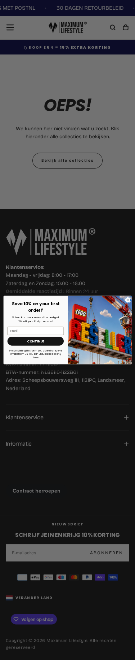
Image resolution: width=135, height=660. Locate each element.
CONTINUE (35, 341)
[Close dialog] (127, 300)
